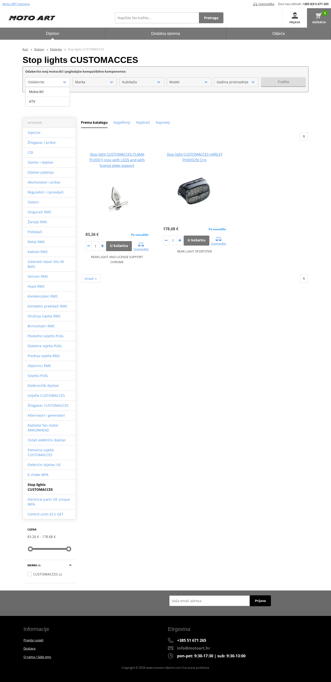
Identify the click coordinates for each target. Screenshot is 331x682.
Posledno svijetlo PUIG (45, 336)
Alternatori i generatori (46, 415)
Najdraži (143, 122)
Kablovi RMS (38, 251)
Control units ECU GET (45, 514)
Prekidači (35, 232)
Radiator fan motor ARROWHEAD (43, 427)
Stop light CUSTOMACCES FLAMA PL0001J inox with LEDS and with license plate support (117, 160)
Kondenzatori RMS (43, 296)
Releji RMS (36, 241)
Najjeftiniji (121, 122)
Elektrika (56, 49)
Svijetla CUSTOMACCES (46, 395)
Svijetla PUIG (38, 375)
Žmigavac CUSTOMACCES (48, 405)
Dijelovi (39, 49)
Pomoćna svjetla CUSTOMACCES (41, 452)
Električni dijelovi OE (44, 464)
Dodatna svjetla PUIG (45, 346)
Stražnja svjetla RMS (44, 316)
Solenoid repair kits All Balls (46, 264)
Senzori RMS (38, 276)
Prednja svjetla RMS (44, 355)
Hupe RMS (36, 286)
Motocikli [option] (36, 91)
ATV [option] (32, 101)
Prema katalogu (94, 122)
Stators (33, 202)
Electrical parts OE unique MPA (49, 501)
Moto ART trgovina (16, 4)
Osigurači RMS (39, 212)
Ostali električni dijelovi (47, 440)
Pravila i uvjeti (33, 640)
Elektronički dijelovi (43, 385)
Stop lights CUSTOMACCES (40, 487)
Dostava (29, 648)
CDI (30, 152)
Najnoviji (163, 122)
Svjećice (34, 132)
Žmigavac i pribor (42, 142)
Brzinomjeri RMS (41, 326)
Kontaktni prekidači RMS (47, 306)
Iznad (90, 278)
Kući (25, 49)
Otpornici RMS (39, 365)
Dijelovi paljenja (41, 172)
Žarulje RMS (37, 222)
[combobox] (47, 82)
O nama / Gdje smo (37, 657)
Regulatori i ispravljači (46, 192)
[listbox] (47, 97)
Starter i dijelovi (40, 162)
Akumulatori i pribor (44, 182)
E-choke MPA (38, 474)
